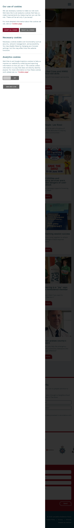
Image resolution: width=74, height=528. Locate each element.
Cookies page (17, 24)
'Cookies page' (23, 72)
